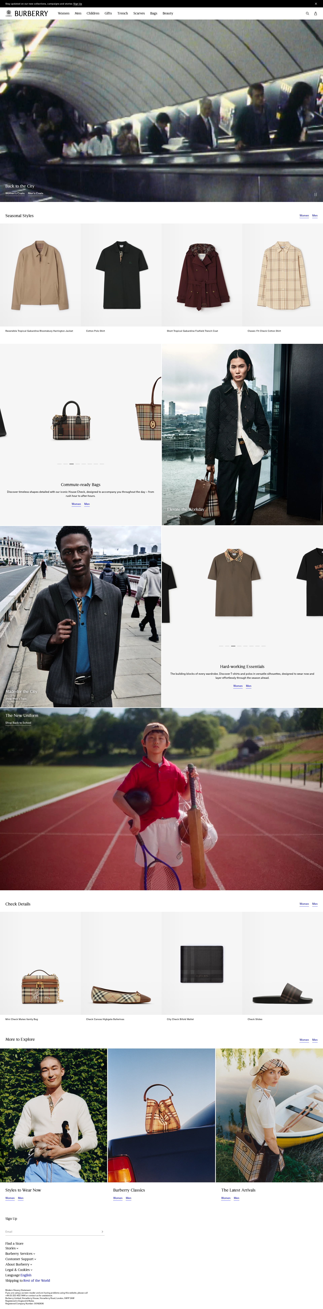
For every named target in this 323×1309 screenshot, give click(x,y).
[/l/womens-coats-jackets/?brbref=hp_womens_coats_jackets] (161, 111)
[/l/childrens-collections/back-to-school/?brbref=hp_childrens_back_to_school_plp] (161, 799)
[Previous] (7, 404)
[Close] (316, 3)
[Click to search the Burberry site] (308, 13)
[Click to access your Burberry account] (316, 13)
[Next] (153, 404)
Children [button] (93, 13)
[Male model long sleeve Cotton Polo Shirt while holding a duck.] (53, 1115)
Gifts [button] (108, 13)
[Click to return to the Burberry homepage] (33, 13)
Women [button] (63, 13)
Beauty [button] (168, 13)
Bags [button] (153, 13)
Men (315, 215)
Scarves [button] (139, 13)
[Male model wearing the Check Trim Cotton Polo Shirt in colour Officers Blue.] (80, 616)
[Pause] (316, 195)
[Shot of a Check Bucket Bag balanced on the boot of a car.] (161, 1115)
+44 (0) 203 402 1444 (15, 1295)
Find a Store (14, 1244)
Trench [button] (122, 13)
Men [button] (78, 13)
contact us (33, 1295)
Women (304, 215)
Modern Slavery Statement (18, 1290)
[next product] (317, 277)
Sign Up (77, 3)
